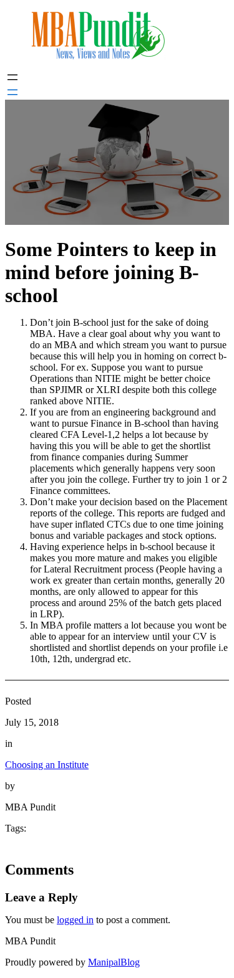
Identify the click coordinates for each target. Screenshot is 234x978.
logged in (75, 919)
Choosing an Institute (47, 764)
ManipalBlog (114, 962)
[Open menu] (12, 77)
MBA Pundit (30, 941)
